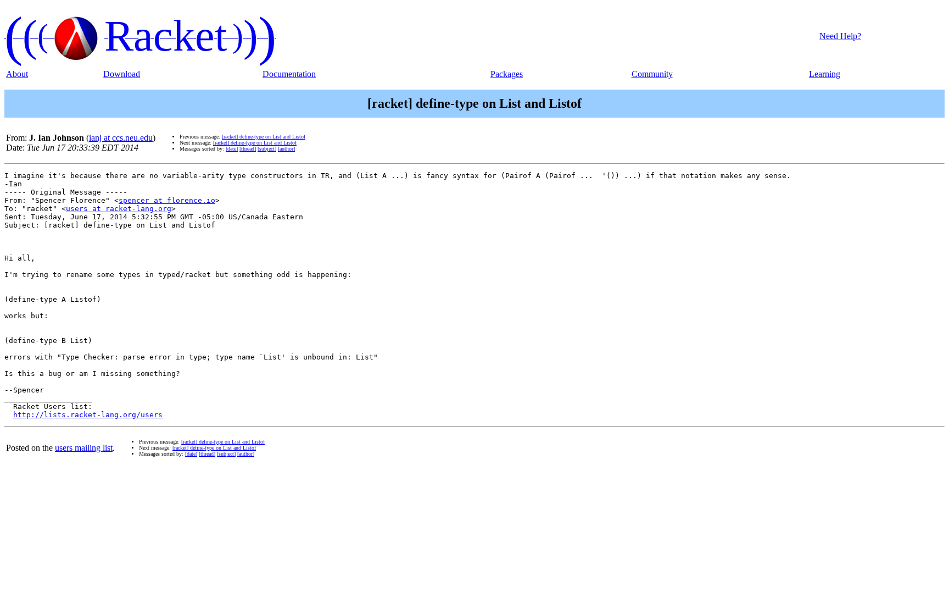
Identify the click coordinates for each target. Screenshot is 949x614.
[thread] (247, 149)
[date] (232, 149)
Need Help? (840, 36)
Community (652, 74)
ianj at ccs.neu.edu (121, 137)
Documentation (289, 74)
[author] (286, 149)
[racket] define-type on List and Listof (263, 137)
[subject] (267, 149)
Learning (824, 74)
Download (121, 74)
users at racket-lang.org (118, 208)
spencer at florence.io (167, 200)
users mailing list (84, 447)
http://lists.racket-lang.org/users (88, 415)
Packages (506, 74)
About (17, 74)
